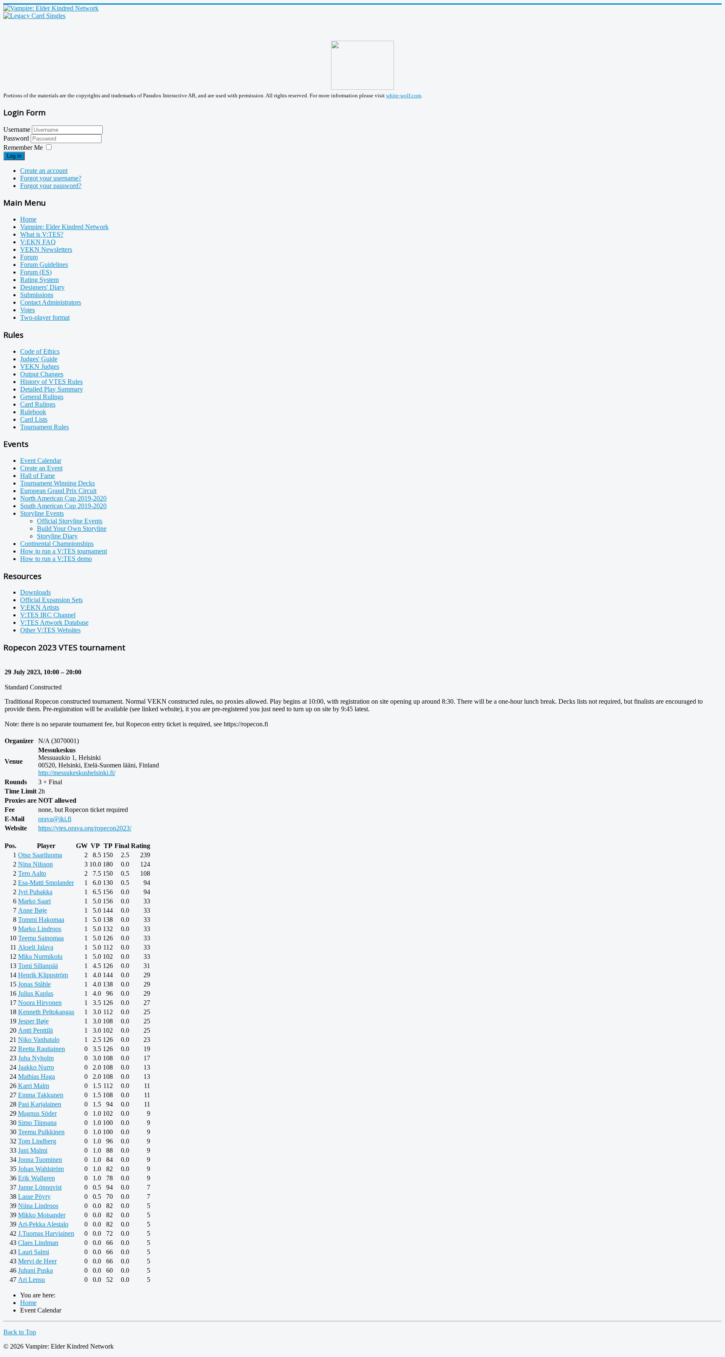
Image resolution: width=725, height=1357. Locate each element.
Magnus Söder (37, 1113)
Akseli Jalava (35, 947)
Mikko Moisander (41, 1215)
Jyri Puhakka (35, 891)
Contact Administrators (50, 302)
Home (28, 219)
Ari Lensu (31, 1279)
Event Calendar (40, 460)
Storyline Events (42, 513)
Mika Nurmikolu (40, 956)
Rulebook (33, 411)
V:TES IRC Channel (48, 614)
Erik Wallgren (36, 1178)
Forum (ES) (36, 272)
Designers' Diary (42, 287)
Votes (27, 309)
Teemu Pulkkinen (41, 1131)
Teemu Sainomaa (41, 938)
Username (16, 129)
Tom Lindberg (37, 1141)
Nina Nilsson (35, 864)
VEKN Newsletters (46, 249)
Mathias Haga (36, 1076)
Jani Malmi (32, 1150)
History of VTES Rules (51, 381)
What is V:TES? (41, 234)
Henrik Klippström (43, 975)
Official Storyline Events (69, 521)
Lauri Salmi (33, 1251)
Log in (14, 156)
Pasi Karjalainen (39, 1104)
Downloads (35, 592)
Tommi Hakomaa (41, 919)
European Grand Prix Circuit (58, 490)
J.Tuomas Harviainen (46, 1233)
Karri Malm (33, 1085)
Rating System (39, 279)
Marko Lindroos (39, 928)
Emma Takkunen (40, 1095)
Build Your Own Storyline (72, 528)
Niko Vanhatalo (39, 1039)
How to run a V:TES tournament (63, 551)
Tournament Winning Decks (57, 483)
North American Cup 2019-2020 (63, 498)
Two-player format (45, 317)
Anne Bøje (32, 910)
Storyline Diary (57, 536)
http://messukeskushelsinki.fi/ (76, 772)
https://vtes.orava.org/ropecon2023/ (84, 828)
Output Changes (41, 374)
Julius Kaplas (35, 993)
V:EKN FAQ (38, 241)
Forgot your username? (50, 178)
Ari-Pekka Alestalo (43, 1224)
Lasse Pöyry (34, 1196)
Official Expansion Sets (51, 599)
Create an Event (41, 468)
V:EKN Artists (39, 607)
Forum (29, 257)
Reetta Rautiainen (41, 1048)
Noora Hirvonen (40, 1002)
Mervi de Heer (37, 1261)
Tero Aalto (32, 873)
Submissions (36, 294)
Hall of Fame (37, 475)
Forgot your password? (50, 185)
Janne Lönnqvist (40, 1187)
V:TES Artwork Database (54, 622)
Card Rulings (37, 404)
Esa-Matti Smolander (46, 882)
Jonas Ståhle (34, 984)
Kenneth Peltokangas (46, 1011)
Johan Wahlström (41, 1168)
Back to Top (19, 1332)
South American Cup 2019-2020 (63, 505)
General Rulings (41, 396)
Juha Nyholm (36, 1058)
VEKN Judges (39, 366)
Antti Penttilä (35, 1030)
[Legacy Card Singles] (34, 15)
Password (17, 138)
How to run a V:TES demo (56, 558)
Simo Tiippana (37, 1122)
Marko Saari (34, 901)
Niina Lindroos (38, 1205)
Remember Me (23, 147)
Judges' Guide (38, 359)
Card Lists (33, 419)
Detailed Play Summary (51, 389)
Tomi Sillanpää (38, 965)
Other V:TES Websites (50, 630)
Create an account (44, 170)
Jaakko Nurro (36, 1067)
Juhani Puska (35, 1270)
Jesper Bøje (33, 1021)
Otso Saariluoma (40, 855)
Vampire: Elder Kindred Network (64, 226)
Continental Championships (57, 543)
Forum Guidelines (44, 264)
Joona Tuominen (40, 1159)
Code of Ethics (40, 351)
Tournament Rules (44, 427)
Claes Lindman (38, 1242)
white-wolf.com (403, 95)
